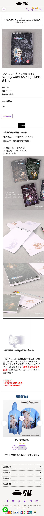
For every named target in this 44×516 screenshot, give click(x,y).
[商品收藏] (14, 448)
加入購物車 (7, 116)
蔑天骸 (30, 455)
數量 (3, 106)
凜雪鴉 (24, 455)
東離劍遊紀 (15, 455)
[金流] (22, 513)
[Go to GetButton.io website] (5, 514)
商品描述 (22, 125)
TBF (7, 87)
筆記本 (36, 455)
